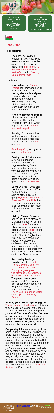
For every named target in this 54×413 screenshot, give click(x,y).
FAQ (13, 21)
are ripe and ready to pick (25, 127)
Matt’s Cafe (17, 72)
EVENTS (13, 29)
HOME (40, 18)
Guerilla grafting (19, 149)
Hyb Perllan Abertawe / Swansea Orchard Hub (27, 199)
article (32, 230)
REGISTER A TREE (40, 19)
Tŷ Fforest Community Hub (25, 68)
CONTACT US (40, 23)
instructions (25, 152)
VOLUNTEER (14, 18)
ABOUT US (14, 27)
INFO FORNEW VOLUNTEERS (13, 24)
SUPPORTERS (45, 29)
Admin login (34, 406)
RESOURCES (40, 25)
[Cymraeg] (9, 39)
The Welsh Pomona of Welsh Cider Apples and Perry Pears (26, 295)
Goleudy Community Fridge (25, 73)
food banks (29, 67)
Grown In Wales (31, 181)
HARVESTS (40, 21)
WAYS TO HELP (14, 19)
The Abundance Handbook (19, 305)
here (36, 141)
